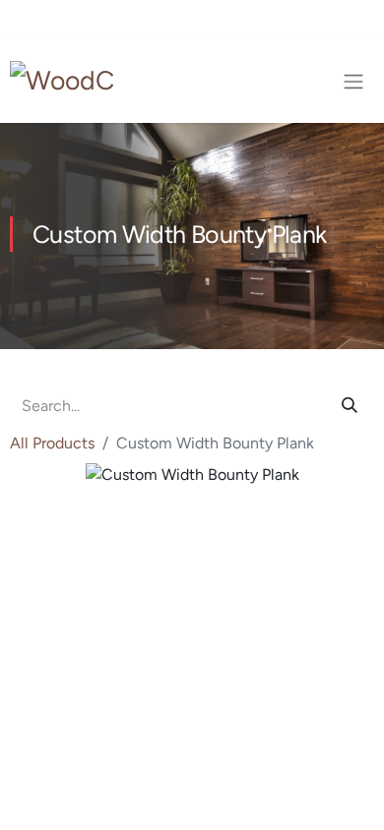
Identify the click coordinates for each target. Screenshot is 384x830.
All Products (52, 443)
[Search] (349, 406)
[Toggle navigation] (353, 81)
